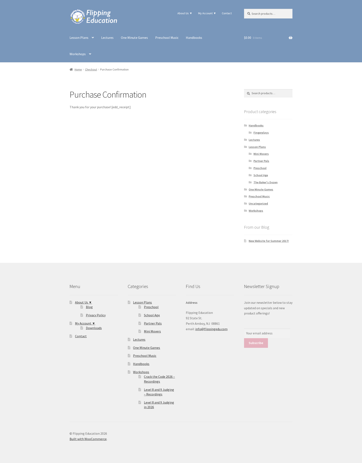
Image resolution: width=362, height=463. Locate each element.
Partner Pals (261, 161)
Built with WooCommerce (88, 439)
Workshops (78, 54)
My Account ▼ (207, 13)
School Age (260, 175)
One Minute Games (134, 37)
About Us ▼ (184, 13)
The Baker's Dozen (265, 182)
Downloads (94, 328)
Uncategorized (258, 203)
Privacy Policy (96, 315)
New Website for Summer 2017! (269, 241)
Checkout (91, 69)
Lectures (107, 37)
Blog (89, 307)
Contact (227, 13)
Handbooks (194, 37)
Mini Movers (261, 154)
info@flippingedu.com (211, 329)
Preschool (259, 168)
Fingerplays (261, 132)
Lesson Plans (79, 37)
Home (78, 69)
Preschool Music (166, 37)
